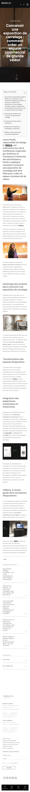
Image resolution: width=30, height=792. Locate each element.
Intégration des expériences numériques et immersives (12, 127)
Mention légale (6, 738)
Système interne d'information (10, 744)
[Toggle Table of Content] (24, 93)
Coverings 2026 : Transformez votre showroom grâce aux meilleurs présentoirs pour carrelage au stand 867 (8, 607)
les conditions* (14, 763)
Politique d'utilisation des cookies (11, 742)
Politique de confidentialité (9, 740)
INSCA (9, 145)
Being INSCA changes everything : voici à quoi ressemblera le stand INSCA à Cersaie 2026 (8, 574)
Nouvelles (6, 659)
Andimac (21, 225)
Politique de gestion (8, 746)
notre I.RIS (8, 433)
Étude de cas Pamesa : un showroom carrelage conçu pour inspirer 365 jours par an (8, 590)
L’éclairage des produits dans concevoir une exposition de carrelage (13, 115)
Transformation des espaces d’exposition (13, 122)
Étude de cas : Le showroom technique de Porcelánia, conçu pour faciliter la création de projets (9, 625)
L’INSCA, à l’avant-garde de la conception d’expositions (13, 133)
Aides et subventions (8, 748)
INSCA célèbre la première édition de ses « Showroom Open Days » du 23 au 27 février (8, 641)
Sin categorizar (8, 666)
